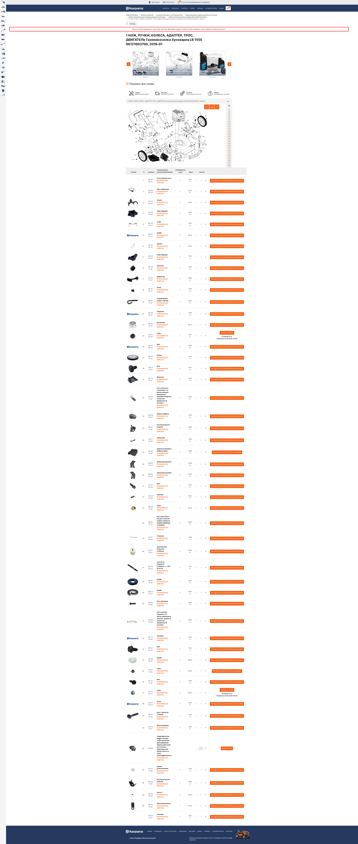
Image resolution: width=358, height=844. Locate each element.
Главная (149, 831)
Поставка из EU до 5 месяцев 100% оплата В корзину (227, 181)
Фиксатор (160, 377)
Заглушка (160, 266)
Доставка (156, 2)
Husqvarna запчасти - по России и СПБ (169, 15)
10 (229, 122)
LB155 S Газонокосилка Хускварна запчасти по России (147, 17)
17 (229, 131)
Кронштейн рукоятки (164, 462)
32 (229, 155)
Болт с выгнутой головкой (162, 713)
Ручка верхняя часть (164, 178)
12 (229, 126)
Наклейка (160, 636)
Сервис (192, 8)
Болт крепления (162, 601)
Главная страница (132, 15)
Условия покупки (211, 8)
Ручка (159, 287)
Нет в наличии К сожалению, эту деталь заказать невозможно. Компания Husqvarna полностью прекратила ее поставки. (164, 395)
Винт (158, 344)
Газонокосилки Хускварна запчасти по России (201, 15)
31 (229, 153)
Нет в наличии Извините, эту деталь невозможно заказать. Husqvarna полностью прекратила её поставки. (164, 618)
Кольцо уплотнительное (162, 767)
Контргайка (161, 322)
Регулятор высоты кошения (163, 426)
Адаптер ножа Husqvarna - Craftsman (162, 549)
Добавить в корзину (227, 333)
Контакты (170, 2)
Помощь (200, 8)
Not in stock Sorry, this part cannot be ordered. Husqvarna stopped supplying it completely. (163, 520)
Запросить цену (227, 748)
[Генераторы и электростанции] (3, 67)
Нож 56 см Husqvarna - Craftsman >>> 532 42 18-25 (163, 565)
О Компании (183, 831)
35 (229, 160)
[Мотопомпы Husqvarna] (3, 76)
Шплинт (159, 244)
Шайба (159, 233)
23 (229, 141)
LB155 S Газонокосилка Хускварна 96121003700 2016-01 (187, 17)
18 (229, 134)
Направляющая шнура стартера (162, 299)
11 (229, 124)
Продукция (175, 8)
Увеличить (146, 77)
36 (229, 163)
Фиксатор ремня (162, 725)
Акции (221, 8)
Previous (128, 64)
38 (229, 165)
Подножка (160, 311)
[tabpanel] (146, 64)
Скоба (159, 222)
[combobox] (179, 101)
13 (229, 129)
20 (229, 139)
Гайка (159, 333)
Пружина (160, 495)
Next (229, 64)
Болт (158, 366)
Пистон (159, 792)
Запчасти (166, 8)
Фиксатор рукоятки (163, 803)
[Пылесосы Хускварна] (3, 81)
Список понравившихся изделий (194, 1)
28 (229, 151)
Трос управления (163, 189)
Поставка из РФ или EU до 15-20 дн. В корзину (227, 452)
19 (229, 136)
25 (229, 143)
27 (229, 148)
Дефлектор (161, 277)
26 (229, 146)
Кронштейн (161, 438)
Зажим (159, 200)
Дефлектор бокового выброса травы (164, 450)
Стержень (160, 536)
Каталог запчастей (147, 15)
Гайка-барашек (162, 211)
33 (229, 158)
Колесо (159, 355)
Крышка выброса (163, 414)
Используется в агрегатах (162, 181)
